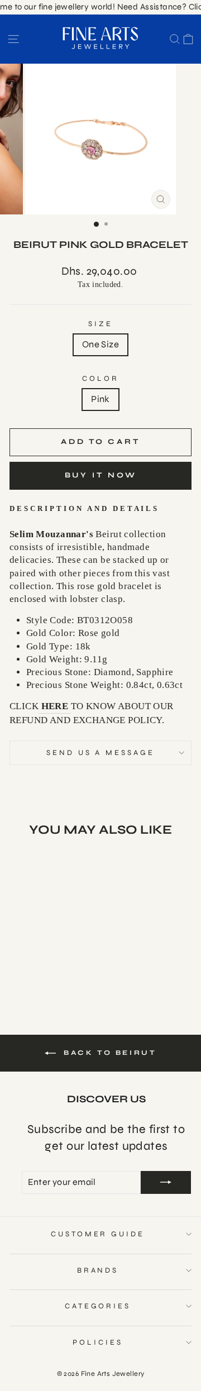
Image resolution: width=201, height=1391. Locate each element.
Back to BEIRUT (108, 1053)
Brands (98, 1270)
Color (100, 378)
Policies (98, 1342)
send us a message (100, 752)
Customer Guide (98, 1234)
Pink (100, 399)
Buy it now (101, 475)
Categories (98, 1306)
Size (100, 323)
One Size (100, 344)
